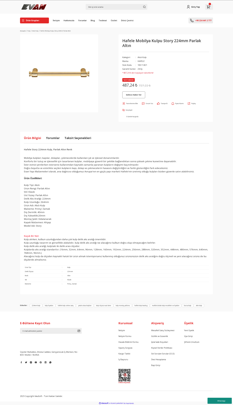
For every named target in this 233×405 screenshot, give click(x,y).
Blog (93, 20)
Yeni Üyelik (189, 330)
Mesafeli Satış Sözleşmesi (162, 330)
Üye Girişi (188, 336)
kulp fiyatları (49, 305)
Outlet (114, 20)
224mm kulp (36, 305)
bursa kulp (187, 305)
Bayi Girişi (155, 365)
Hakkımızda (69, 20)
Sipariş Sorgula (125, 348)
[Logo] (34, 7)
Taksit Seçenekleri (78, 138)
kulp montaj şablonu (123, 305)
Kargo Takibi (124, 353)
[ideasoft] (104, 403)
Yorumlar (82, 20)
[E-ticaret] (116, 403)
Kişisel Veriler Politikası (161, 348)
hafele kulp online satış (66, 305)
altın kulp (199, 305)
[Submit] (79, 331)
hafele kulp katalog (140, 305)
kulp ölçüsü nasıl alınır (103, 305)
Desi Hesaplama (158, 359)
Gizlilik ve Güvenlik (159, 336)
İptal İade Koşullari (159, 342)
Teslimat (103, 20)
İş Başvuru (123, 359)
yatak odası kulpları (85, 305)
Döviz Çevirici (127, 20)
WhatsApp (221, 401)
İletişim (56, 20)
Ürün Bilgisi (32, 138)
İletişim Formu (124, 336)
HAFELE (141, 61)
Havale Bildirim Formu (128, 342)
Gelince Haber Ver (133, 95)
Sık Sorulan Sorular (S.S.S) (163, 353)
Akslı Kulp (142, 57)
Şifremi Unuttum (191, 342)
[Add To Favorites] (130, 103)
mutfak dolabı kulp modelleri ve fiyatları (165, 305)
